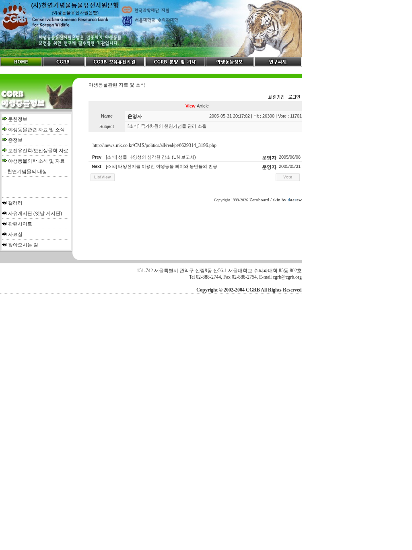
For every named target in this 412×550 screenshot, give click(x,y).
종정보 (15, 140)
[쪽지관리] (284, 97)
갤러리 (15, 203)
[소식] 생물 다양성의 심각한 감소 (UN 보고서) (151, 157)
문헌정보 (17, 119)
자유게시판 (20, 213)
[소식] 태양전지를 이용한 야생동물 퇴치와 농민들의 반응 (161, 166)
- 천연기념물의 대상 (24, 171)
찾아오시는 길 (23, 245)
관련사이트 (20, 224)
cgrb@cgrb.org (287, 277)
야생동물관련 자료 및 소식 (36, 129)
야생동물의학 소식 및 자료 (36, 161)
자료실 (15, 234)
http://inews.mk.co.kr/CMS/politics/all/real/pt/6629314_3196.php (154, 145)
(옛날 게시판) (47, 213)
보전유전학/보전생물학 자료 (38, 150)
